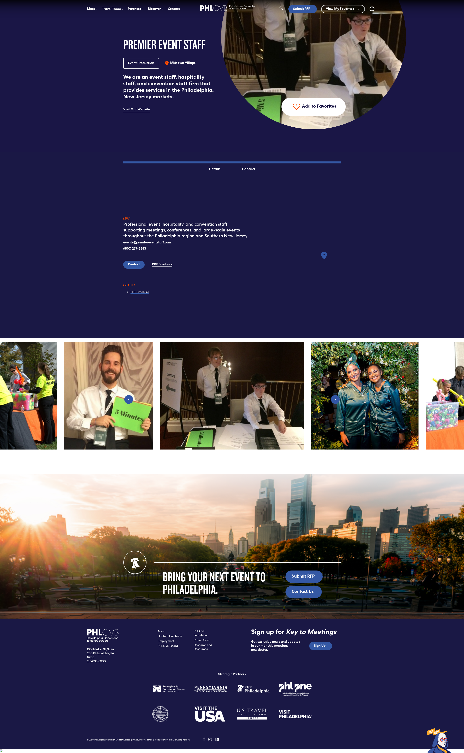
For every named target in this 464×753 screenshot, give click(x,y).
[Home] (228, 11)
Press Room (202, 640)
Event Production (141, 63)
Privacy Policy (138, 739)
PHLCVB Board (168, 646)
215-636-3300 (96, 661)
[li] (217, 739)
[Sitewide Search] (281, 9)
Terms (149, 739)
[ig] (210, 739)
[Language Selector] (372, 10)
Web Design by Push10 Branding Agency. (172, 739)
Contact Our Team (170, 636)
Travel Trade (111, 9)
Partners (134, 9)
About (162, 631)
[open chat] (438, 740)
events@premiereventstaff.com (147, 242)
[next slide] (335, 399)
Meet (91, 9)
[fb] (204, 739)
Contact (174, 9)
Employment (166, 641)
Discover (154, 9)
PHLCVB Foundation (201, 633)
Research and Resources (203, 647)
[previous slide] (128, 399)
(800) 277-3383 (134, 249)
